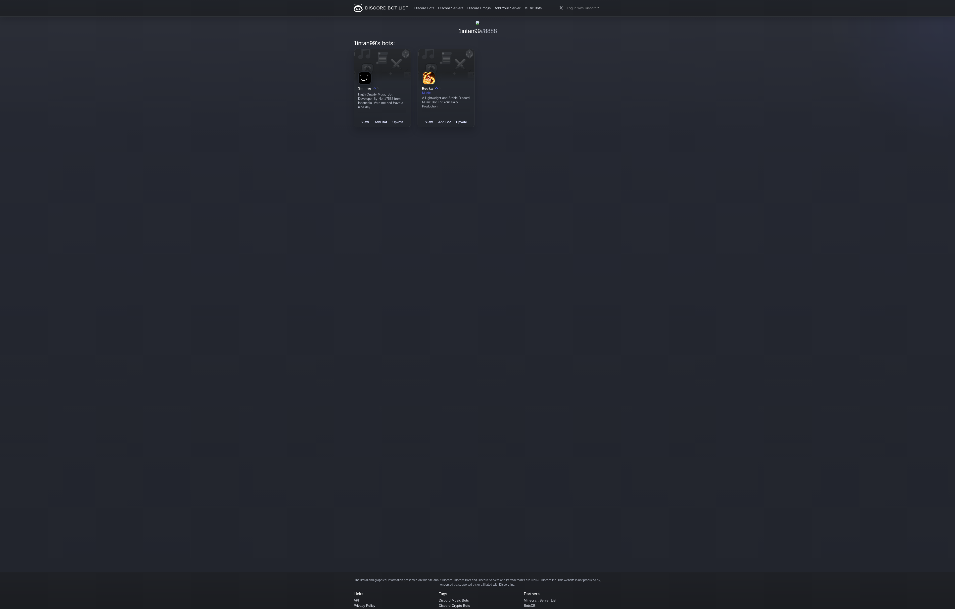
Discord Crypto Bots (454, 606)
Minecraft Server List (540, 600)
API (356, 600)
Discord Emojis (479, 8)
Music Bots (533, 8)
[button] (583, 8)
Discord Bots (424, 8)
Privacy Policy (364, 606)
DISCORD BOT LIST (386, 7)
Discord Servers (450, 8)
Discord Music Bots (454, 600)
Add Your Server (508, 8)
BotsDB (529, 606)
